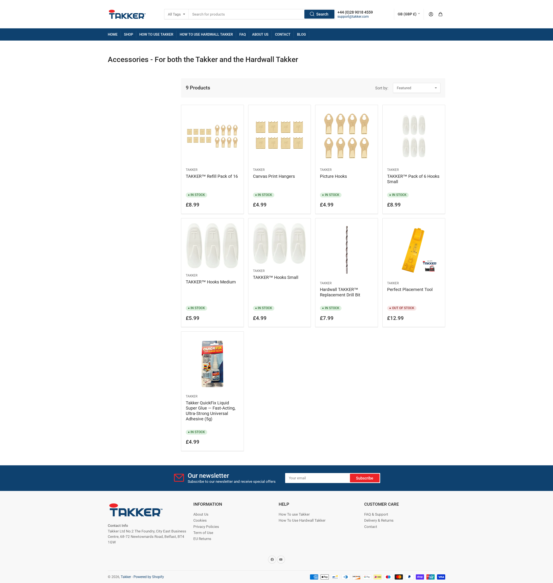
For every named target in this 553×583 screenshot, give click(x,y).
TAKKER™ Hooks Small (275, 277)
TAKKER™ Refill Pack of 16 (212, 176)
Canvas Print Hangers (274, 176)
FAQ (242, 34)
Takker (191, 170)
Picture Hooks (333, 176)
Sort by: (381, 88)
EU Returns (202, 539)
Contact (283, 34)
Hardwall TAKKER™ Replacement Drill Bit (340, 292)
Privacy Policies (206, 527)
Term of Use (203, 533)
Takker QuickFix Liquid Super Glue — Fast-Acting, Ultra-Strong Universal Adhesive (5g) (210, 410)
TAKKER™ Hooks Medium (211, 281)
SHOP (128, 34)
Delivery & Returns (379, 520)
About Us (260, 34)
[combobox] (262, 14)
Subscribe (364, 478)
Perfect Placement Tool (410, 289)
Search (322, 14)
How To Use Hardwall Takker (206, 34)
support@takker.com (353, 16)
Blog (301, 34)
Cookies (200, 520)
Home (113, 34)
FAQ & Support (376, 514)
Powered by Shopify (148, 577)
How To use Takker (294, 514)
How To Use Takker (156, 34)
